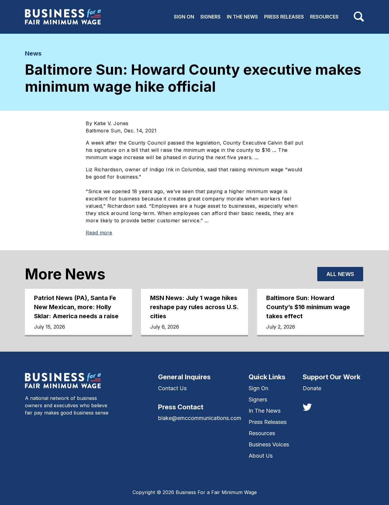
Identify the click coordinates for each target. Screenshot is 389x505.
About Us (261, 455)
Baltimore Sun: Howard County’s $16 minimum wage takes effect (308, 307)
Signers (210, 17)
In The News (242, 17)
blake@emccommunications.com (199, 418)
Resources (324, 17)
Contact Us (172, 388)
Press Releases (284, 17)
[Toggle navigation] (359, 17)
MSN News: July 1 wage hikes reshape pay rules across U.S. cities (194, 307)
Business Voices (269, 444)
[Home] (63, 17)
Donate (312, 388)
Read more (99, 233)
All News (340, 274)
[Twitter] (307, 407)
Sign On (184, 17)
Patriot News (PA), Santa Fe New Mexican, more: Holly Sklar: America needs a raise (76, 307)
